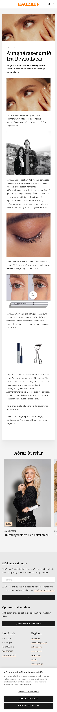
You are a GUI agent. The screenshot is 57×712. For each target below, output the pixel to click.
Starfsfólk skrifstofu (9, 655)
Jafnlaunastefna (36, 647)
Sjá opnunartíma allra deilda (28, 623)
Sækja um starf (36, 655)
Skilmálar (34, 659)
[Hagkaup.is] (28, 4)
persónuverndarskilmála (44, 590)
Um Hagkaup (35, 638)
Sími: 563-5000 (7, 651)
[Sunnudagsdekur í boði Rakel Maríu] (27, 493)
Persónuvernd (36, 651)
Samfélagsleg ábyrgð (39, 643)
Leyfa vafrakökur (28, 699)
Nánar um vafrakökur (23, 685)
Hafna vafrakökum (28, 706)
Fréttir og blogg (37, 664)
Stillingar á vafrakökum (28, 692)
